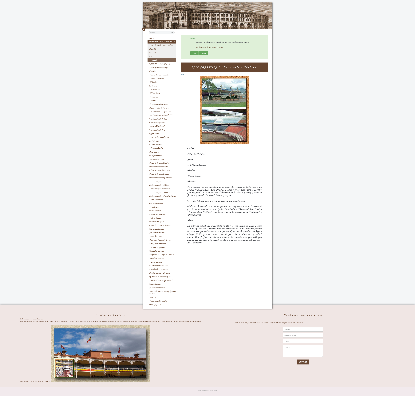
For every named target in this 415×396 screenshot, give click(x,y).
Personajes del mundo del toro (160, 240)
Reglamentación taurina (158, 301)
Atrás (182, 75)
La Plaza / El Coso (156, 78)
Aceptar (194, 53)
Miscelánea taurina (156, 258)
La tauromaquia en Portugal (159, 188)
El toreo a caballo (155, 144)
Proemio (152, 71)
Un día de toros (155, 89)
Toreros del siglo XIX (157, 122)
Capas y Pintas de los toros (159, 108)
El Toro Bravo (154, 93)
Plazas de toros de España (159, 163)
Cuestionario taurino (157, 287)
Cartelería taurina (156, 203)
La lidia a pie (154, 141)
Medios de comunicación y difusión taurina (162, 292)
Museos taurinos (155, 262)
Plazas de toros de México (159, 174)
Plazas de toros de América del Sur (162, 41)
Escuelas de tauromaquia (158, 269)
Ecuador (152, 52)
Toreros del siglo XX (156, 126)
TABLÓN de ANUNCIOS (159, 64)
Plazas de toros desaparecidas (160, 177)
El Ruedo (152, 82)
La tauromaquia (155, 181)
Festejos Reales (155, 218)
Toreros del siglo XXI (157, 130)
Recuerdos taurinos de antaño (160, 225)
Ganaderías (153, 97)
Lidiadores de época (156, 199)
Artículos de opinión (156, 247)
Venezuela (153, 60)
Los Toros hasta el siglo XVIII (160, 115)
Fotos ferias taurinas (157, 214)
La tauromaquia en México (159, 185)
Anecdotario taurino (156, 232)
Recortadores (154, 152)
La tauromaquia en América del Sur (162, 196)
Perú (151, 56)
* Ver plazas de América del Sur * (161, 45)
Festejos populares (156, 155)
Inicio (151, 38)
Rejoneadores (154, 133)
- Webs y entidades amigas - (159, 67)
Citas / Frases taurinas (157, 243)
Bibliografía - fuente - (157, 304)
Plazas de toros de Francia (159, 166)
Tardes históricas (155, 236)
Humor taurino (154, 284)
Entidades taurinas (156, 251)
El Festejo (153, 86)
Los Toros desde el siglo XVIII (160, 111)
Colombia (152, 49)
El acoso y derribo (156, 148)
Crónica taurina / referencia (159, 273)
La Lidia (152, 100)
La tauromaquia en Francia (159, 192)
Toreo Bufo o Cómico (157, 159)
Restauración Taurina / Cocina (160, 276)
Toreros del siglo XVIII (158, 119)
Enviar (303, 362)
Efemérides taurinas (156, 229)
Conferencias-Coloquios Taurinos (161, 254)
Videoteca (153, 297)
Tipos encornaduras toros (158, 104)
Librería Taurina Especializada (161, 280)
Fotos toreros (154, 207)
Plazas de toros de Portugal (159, 170)
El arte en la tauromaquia (158, 265)
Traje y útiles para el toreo (159, 137)
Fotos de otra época (156, 221)
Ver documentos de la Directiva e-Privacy (209, 47)
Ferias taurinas (155, 210)
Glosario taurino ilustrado (159, 75)
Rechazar (203, 53)
